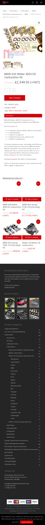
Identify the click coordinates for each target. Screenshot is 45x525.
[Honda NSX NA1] (22, 302)
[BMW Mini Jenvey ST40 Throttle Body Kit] (31, 191)
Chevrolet (14, 371)
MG (12, 389)
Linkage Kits (11, 431)
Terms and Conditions (11, 285)
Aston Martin (15, 362)
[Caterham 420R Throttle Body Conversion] (10, 302)
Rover (13, 401)
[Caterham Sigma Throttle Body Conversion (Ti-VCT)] (10, 314)
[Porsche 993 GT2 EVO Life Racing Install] (34, 302)
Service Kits (11, 437)
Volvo (13, 418)
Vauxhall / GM (15, 412)
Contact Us (13, 155)
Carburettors (13, 11)
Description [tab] (10, 116)
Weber (25, 111)
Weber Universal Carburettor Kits (20, 422)
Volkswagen (15, 415)
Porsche (13, 395)
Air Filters (10, 341)
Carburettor (18, 111)
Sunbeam (14, 404)
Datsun (13, 374)
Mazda (13, 383)
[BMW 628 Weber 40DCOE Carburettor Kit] (12, 191)
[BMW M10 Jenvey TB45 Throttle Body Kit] (12, 230)
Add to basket (14, 98)
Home (4, 11)
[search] (33, 2)
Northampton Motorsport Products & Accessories (21, 449)
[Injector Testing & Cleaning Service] (34, 314)
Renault (13, 398)
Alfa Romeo (15, 359)
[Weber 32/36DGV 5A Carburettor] (31, 230)
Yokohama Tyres (10, 464)
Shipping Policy (9, 287)
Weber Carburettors (15, 353)
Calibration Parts (12, 344)
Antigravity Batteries (11, 329)
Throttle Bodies (9, 458)
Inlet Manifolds (12, 428)
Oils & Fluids (8, 452)
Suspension (8, 455)
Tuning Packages (10, 461)
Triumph (13, 409)
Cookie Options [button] (26, 522)
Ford (12, 377)
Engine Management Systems (14, 443)
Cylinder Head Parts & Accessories (16, 440)
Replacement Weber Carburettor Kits (21, 350)
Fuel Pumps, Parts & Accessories (15, 446)
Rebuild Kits (11, 434)
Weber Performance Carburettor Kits (21, 356)
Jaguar (13, 380)
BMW (26, 14)
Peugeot (14, 392)
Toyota (13, 407)
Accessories (11, 338)
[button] (41, 2)
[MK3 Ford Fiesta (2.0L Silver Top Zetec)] (22, 314)
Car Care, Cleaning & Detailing (14, 332)
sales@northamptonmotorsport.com (16, 483)
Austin (13, 365)
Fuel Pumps (10, 425)
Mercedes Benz (16, 386)
